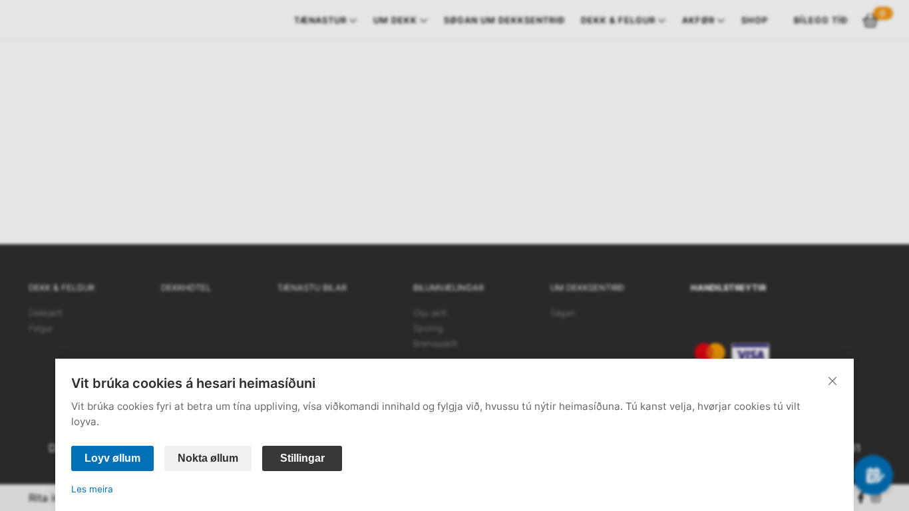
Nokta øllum (208, 458)
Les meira (92, 489)
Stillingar (302, 458)
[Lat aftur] (832, 380)
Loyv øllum (112, 458)
